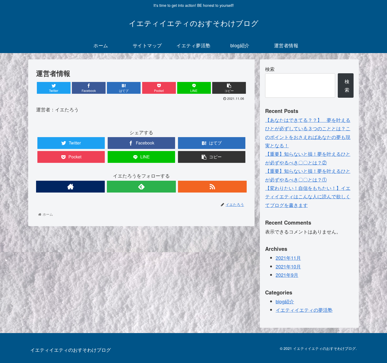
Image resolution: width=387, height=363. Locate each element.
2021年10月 (288, 266)
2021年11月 (288, 257)
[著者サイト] (70, 187)
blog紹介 (285, 301)
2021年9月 (287, 274)
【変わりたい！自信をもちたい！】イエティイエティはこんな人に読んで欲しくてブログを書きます (307, 196)
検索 (270, 68)
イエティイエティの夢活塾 (304, 309)
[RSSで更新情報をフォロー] (212, 187)
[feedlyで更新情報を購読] (141, 187)
